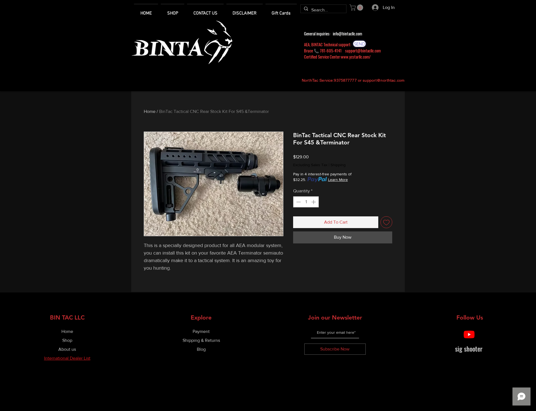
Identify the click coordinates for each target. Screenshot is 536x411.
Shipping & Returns (201, 340)
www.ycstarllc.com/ (356, 57)
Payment (201, 331)
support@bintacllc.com (363, 50)
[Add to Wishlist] (386, 222)
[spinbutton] (306, 202)
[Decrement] (298, 202)
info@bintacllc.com (347, 33)
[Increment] (314, 202)
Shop (67, 340)
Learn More (338, 179)
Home (149, 111)
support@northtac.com (384, 80)
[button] (357, 7)
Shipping (338, 165)
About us (67, 349)
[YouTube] (469, 334)
